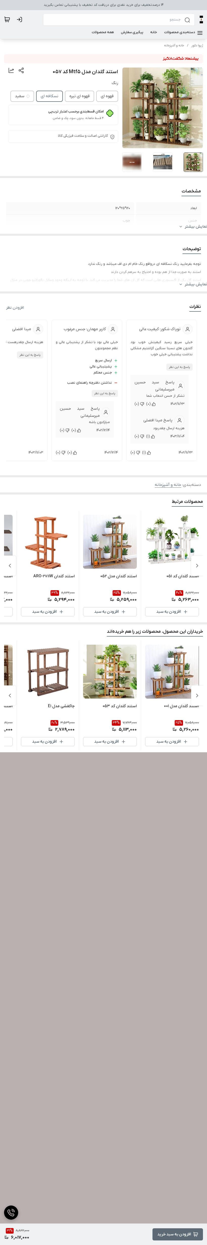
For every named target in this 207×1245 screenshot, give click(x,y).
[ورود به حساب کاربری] (20, 19)
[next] (10, 566)
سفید (19, 96)
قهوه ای (107, 96)
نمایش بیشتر (196, 226)
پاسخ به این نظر (179, 367)
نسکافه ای (49, 96)
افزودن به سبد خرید (174, 1234)
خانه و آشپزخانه (174, 46)
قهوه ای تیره (79, 96)
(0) (148, 404)
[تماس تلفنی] (11, 1213)
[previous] (197, 566)
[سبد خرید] (7, 19)
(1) (148, 436)
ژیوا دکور (197, 46)
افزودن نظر (15, 307)
